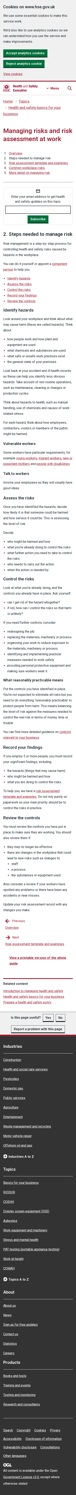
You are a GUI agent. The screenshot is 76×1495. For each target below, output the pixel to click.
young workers (26, 458)
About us (9, 1306)
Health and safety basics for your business (33, 997)
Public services (14, 1098)
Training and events (17, 1385)
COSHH (8, 1202)
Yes (48, 1018)
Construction (12, 1060)
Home (8, 101)
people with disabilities (53, 464)
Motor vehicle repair (17, 1136)
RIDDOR (9, 1192)
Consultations (50, 1447)
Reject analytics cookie (24, 64)
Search (8, 1430)
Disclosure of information (44, 1439)
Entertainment (13, 1117)
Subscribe (38, 219)
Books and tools (14, 1376)
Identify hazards (18, 278)
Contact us (10, 1334)
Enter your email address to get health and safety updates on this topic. (38, 199)
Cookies (40, 1430)
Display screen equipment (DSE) (26, 1211)
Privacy (55, 1430)
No (60, 1018)
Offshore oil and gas (17, 1145)
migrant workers (50, 458)
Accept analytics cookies (25, 53)
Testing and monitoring (19, 1395)
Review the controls (21, 301)
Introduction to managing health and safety (33, 991)
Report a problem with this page (38, 1029)
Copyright (23, 1430)
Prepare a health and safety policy (27, 1002)
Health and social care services (25, 1069)
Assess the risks (19, 284)
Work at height (13, 1259)
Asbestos (10, 1221)
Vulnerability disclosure (19, 1447)
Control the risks (19, 290)
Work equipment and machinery (25, 1230)
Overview (15, 153)
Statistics (10, 1344)
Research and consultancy (21, 1404)
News (7, 1315)
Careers (8, 1353)
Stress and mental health (20, 1240)
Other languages (14, 1456)
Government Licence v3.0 (21, 1477)
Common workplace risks (27, 168)
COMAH (9, 1268)
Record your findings (22, 295)
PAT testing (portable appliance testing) (31, 1249)
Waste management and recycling (27, 1126)
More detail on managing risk (29, 173)
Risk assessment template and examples (38, 163)
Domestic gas (13, 1088)
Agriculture (10, 1107)
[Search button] (69, 88)
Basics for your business (21, 1183)
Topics (24, 101)
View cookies (12, 74)
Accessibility (12, 1439)
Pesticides (11, 1079)
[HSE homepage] (20, 88)
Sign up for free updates (20, 1325)
